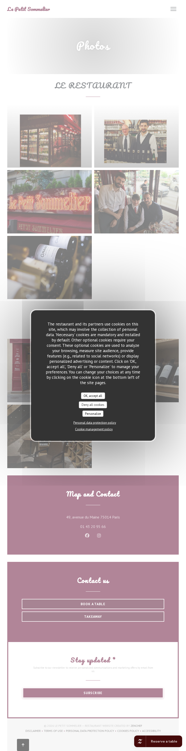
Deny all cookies (93, 405)
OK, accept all (93, 396)
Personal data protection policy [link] (94, 423)
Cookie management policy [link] (94, 429)
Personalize (93, 413)
